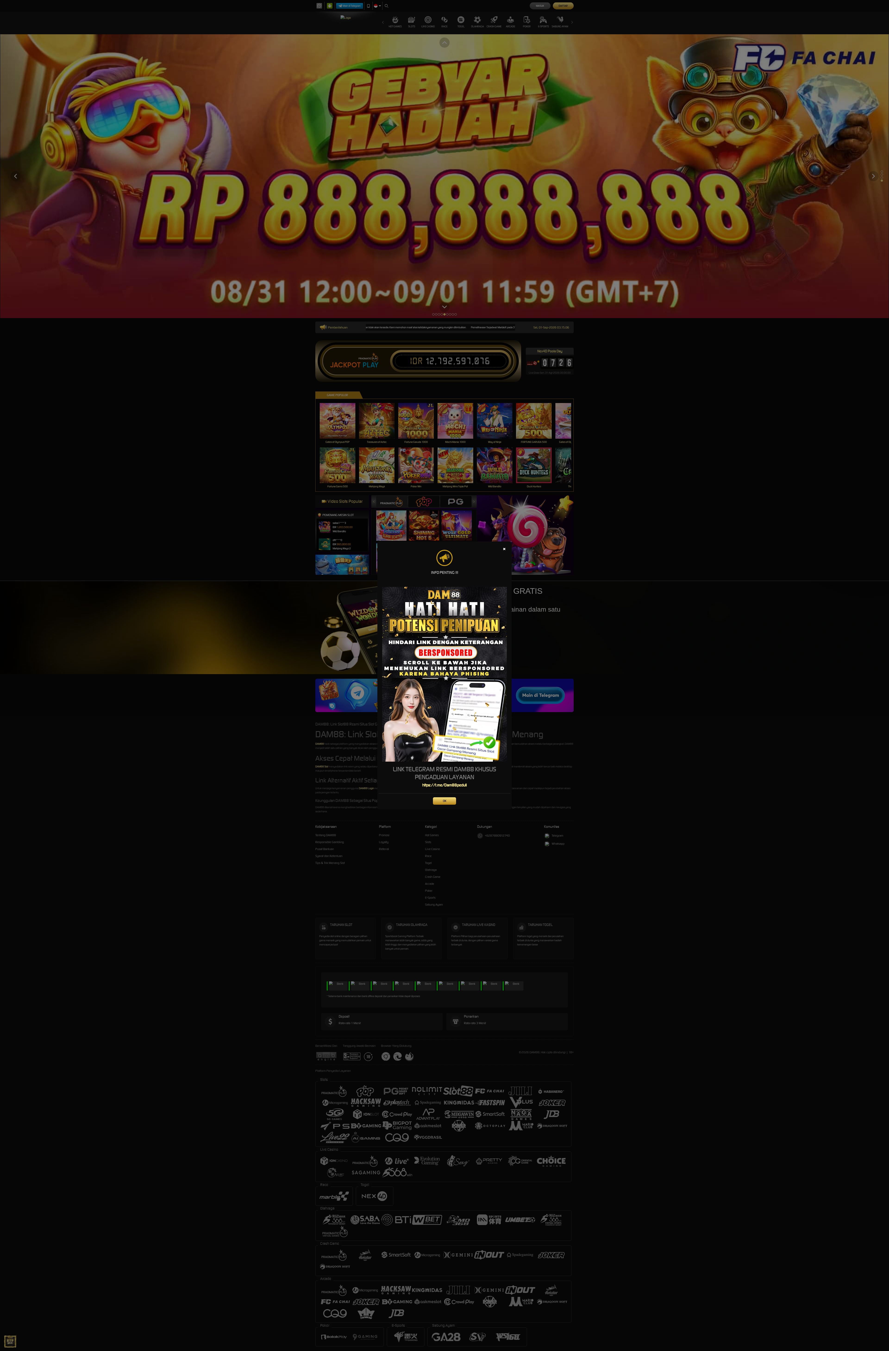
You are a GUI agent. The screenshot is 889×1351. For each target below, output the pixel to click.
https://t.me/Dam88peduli (444, 785)
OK (444, 801)
